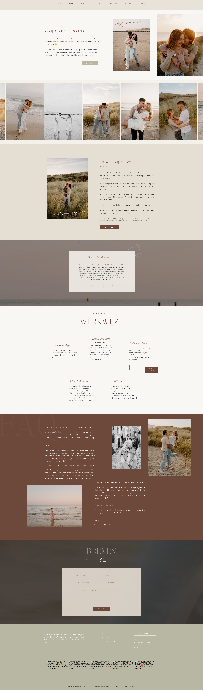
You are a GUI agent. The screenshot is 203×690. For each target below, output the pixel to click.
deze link (70, 353)
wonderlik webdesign (129, 686)
